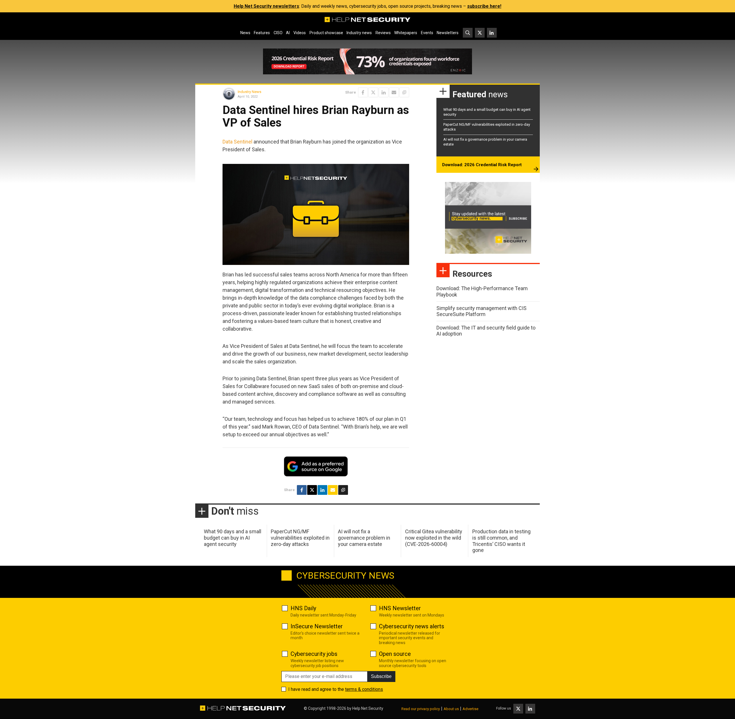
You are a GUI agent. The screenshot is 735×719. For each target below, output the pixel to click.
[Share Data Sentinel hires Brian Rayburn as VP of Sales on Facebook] (363, 92)
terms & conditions (364, 689)
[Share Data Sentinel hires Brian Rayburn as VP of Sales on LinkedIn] (383, 92)
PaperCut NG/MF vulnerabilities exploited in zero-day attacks (300, 537)
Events (427, 32)
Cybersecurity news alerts (411, 626)
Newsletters (448, 32)
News (245, 32)
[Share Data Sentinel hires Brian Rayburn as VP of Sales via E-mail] (394, 92)
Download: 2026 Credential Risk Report (482, 164)
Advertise (470, 709)
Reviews (383, 32)
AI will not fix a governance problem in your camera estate (364, 537)
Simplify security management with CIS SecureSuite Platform (481, 311)
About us (451, 709)
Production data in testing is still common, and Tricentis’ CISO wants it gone (501, 540)
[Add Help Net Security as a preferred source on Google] (404, 92)
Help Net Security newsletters (266, 6)
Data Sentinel (237, 142)
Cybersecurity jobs (314, 653)
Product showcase (326, 32)
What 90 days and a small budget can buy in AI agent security (232, 537)
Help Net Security (367, 708)
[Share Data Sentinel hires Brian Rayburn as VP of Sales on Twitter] (373, 92)
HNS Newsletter (400, 608)
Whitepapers (405, 32)
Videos (299, 32)
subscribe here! (484, 6)
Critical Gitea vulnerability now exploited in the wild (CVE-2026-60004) (433, 537)
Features (262, 32)
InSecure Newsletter (317, 626)
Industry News (249, 92)
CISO (278, 32)
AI (288, 32)
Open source (395, 653)
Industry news (359, 32)
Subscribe (381, 676)
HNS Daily (303, 608)
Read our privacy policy (420, 709)
